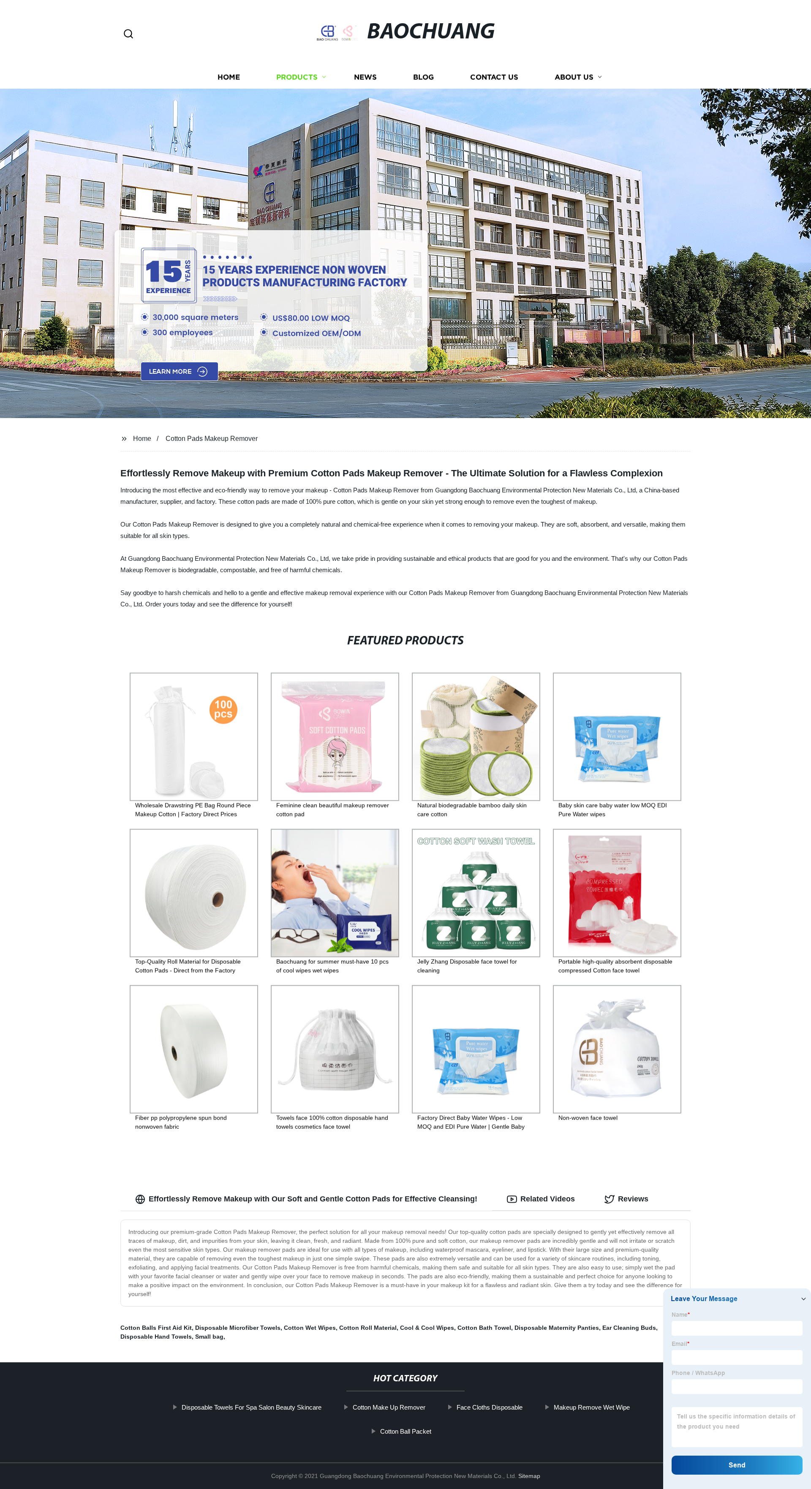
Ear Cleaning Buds (629, 1327)
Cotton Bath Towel (484, 1327)
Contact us (494, 77)
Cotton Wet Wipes (310, 1327)
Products (297, 77)
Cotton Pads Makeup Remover (212, 438)
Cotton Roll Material (368, 1327)
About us (574, 77)
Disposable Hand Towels (156, 1336)
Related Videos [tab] (547, 1199)
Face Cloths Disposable (490, 1407)
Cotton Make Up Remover (389, 1407)
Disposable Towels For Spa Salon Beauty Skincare (251, 1407)
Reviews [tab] (633, 1199)
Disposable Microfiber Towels (237, 1327)
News (365, 77)
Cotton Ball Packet (405, 1431)
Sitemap (529, 1476)
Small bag (209, 1336)
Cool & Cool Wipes (427, 1327)
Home (229, 77)
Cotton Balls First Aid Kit (156, 1327)
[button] (128, 34)
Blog (423, 77)
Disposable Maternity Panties (556, 1327)
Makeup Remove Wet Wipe (592, 1407)
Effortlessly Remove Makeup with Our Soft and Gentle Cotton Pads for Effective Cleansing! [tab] (313, 1199)
